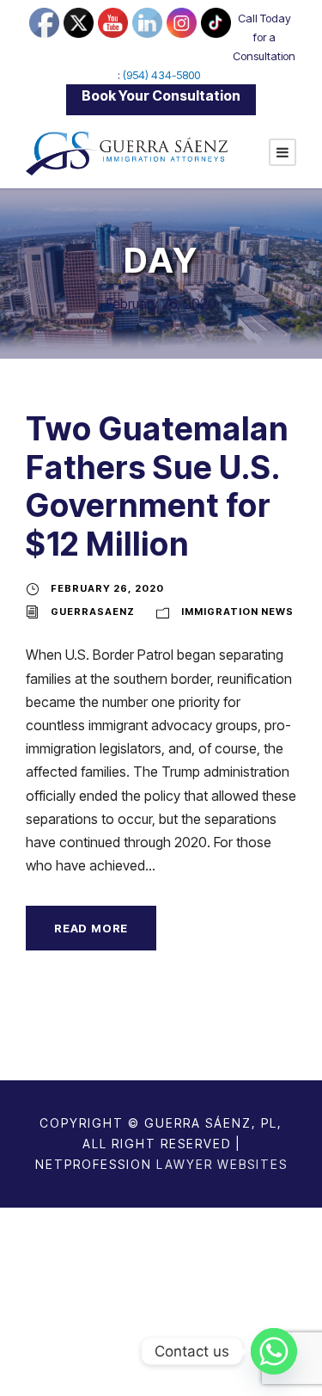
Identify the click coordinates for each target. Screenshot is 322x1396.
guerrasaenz (93, 612)
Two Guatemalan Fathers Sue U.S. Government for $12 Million (157, 486)
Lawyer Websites (222, 1164)
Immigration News (237, 612)
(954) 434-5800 (161, 75)
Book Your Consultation (161, 95)
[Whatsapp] (274, 1351)
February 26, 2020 (107, 588)
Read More (91, 928)
